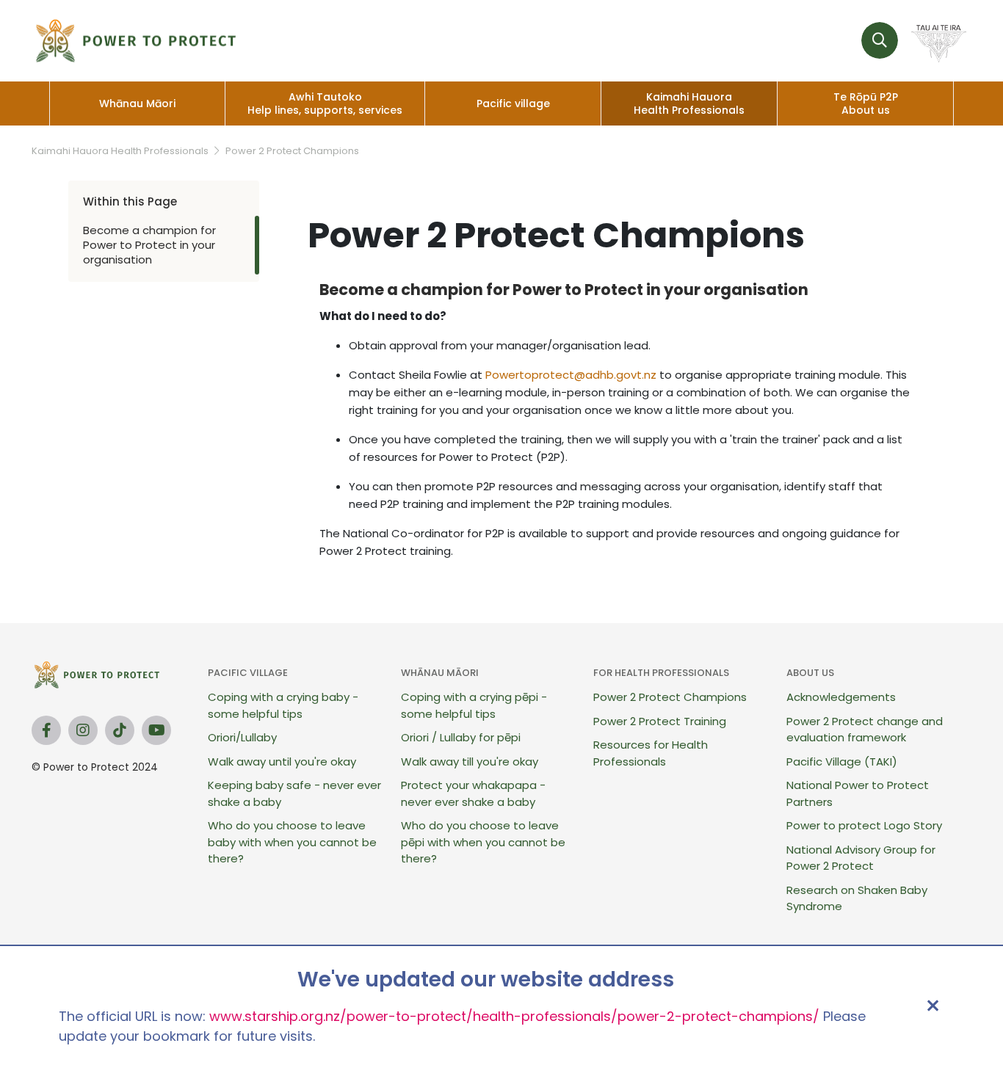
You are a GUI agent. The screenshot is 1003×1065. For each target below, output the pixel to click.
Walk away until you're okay (282, 761)
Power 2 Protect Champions (292, 151)
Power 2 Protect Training (659, 721)
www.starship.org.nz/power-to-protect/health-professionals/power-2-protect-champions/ (514, 1016)
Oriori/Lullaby (242, 737)
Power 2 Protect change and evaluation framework (864, 729)
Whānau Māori (137, 103)
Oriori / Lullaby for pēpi (461, 737)
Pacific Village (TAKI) (841, 761)
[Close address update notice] (932, 1005)
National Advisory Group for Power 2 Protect (860, 858)
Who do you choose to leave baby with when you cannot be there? (292, 842)
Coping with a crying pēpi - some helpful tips (474, 705)
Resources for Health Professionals (650, 753)
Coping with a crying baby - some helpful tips (283, 705)
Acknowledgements (841, 697)
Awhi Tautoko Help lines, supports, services (324, 103)
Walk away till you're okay (469, 761)
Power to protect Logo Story (864, 825)
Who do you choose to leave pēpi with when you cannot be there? (483, 842)
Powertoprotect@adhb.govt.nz (570, 374)
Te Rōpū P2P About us (865, 103)
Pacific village (513, 103)
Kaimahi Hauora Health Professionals (689, 103)
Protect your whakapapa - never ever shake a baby (473, 793)
